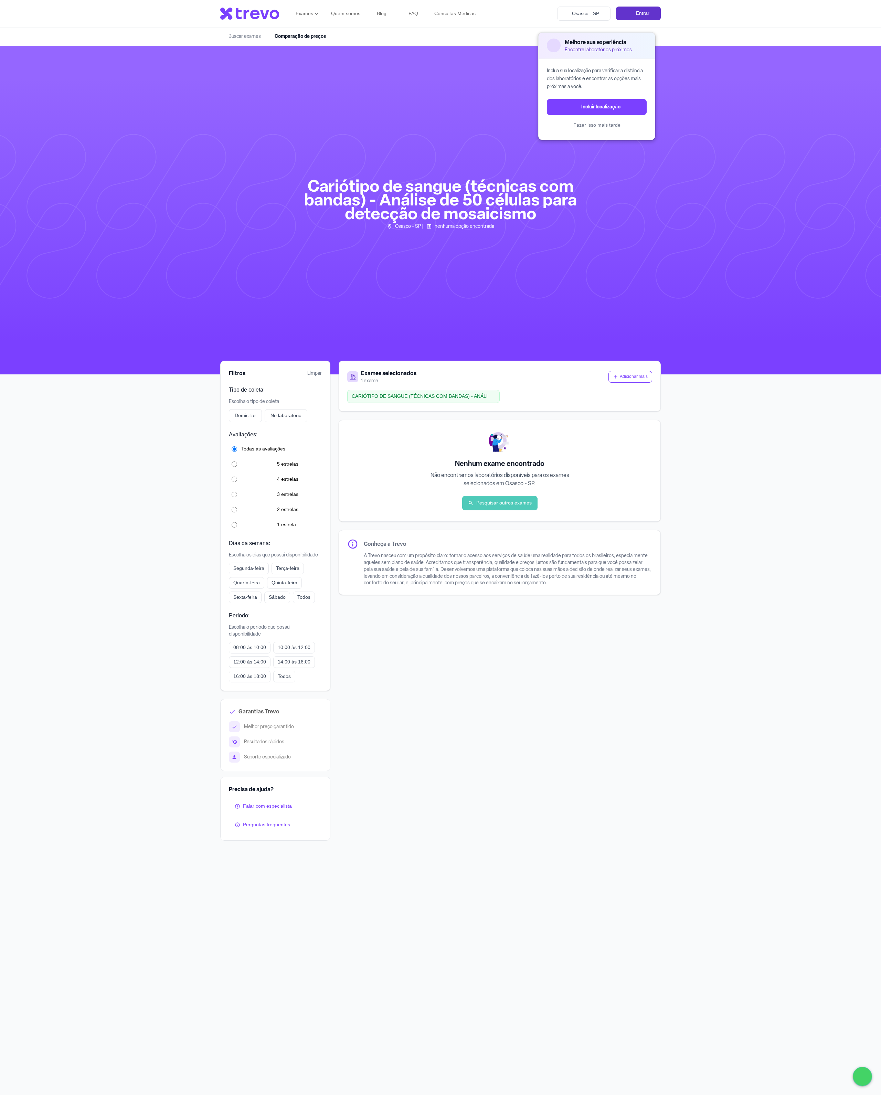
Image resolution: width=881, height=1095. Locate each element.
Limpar (314, 373)
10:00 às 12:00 (294, 647)
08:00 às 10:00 (249, 647)
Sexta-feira (245, 596)
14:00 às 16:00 (294, 661)
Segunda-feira (248, 568)
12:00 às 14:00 (249, 661)
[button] (308, 14)
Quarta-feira (246, 582)
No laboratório (285, 415)
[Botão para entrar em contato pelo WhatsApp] (862, 1076)
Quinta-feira (284, 582)
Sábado (277, 596)
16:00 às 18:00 (249, 676)
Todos (303, 596)
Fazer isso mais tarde (596, 125)
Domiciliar (245, 415)
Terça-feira (287, 568)
